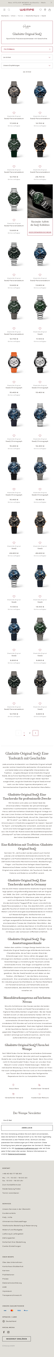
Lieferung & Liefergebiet (12, 1234)
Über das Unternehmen (12, 1262)
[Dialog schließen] (52, 2)
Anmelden (27, 1128)
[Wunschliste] (40, 9)
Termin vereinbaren (10, 1193)
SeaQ (40, 334)
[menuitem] (4, 9)
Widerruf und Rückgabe (12, 1230)
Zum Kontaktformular (11, 1185)
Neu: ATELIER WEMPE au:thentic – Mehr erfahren (27, 3)
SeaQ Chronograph (14, 388)
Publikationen (8, 1275)
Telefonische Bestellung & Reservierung (19, 1226)
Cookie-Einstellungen (11, 1246)
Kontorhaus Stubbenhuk (12, 1266)
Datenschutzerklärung (12, 1283)
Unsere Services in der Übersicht (16, 1209)
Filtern (9, 49)
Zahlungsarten (8, 1238)
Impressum (7, 1291)
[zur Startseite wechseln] (27, 9)
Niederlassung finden (11, 1189)
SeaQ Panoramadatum (14, 119)
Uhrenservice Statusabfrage (14, 1221)
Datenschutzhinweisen (17, 1154)
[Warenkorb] (49, 10)
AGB (4, 1287)
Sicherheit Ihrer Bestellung (14, 1242)
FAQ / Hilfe (7, 1217)
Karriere (5, 1271)
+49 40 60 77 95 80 (12, 1174)
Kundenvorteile (9, 1213)
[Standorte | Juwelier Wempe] (45, 9)
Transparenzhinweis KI (12, 1295)
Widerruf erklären (16, 1339)
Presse (5, 1279)
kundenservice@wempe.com (26, 1148)
